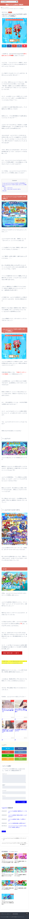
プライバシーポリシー (6, 913)
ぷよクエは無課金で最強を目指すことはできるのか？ (17, 816)
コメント (4, 773)
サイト (4, 796)
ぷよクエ (6, 7)
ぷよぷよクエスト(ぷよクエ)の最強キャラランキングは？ (14, 839)
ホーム (3, 7)
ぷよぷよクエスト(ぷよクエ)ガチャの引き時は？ (14, 183)
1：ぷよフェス (8, 187)
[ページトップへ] (27, 913)
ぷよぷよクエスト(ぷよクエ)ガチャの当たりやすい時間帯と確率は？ (17, 826)
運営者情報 (15, 913)
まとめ (4, 190)
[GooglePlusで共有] (14, 45)
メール (4, 790)
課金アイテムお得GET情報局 (14, 4)
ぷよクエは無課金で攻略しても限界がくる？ (17, 820)
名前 (3, 785)
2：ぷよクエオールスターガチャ (12, 189)
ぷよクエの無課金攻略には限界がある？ (17, 823)
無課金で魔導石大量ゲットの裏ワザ (11, 652)
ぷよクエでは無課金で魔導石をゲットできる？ (17, 811)
